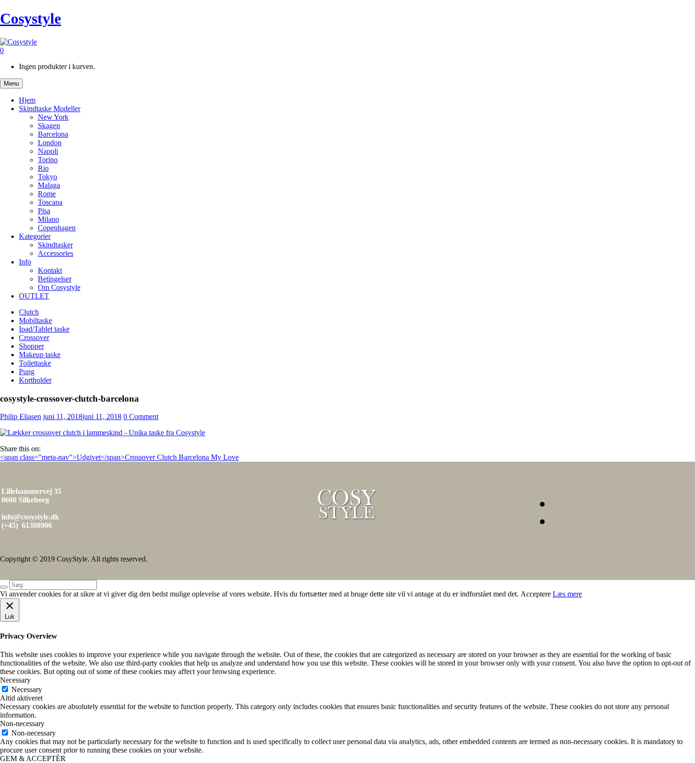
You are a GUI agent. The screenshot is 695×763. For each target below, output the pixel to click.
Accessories (55, 253)
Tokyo (47, 177)
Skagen (49, 126)
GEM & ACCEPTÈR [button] (33, 758)
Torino (48, 160)
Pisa (44, 211)
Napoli (48, 151)
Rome (47, 194)
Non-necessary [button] (22, 723)
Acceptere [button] (536, 594)
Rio (43, 168)
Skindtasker (55, 245)
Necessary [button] (15, 680)
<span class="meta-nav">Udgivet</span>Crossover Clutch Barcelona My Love (119, 457)
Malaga (49, 185)
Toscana (50, 202)
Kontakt (50, 270)
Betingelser (54, 279)
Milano (48, 219)
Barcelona (53, 134)
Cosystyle (30, 18)
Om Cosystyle (59, 287)
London (49, 143)
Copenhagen (57, 228)
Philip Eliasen (20, 416)
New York (53, 117)
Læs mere (567, 594)
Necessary (26, 689)
